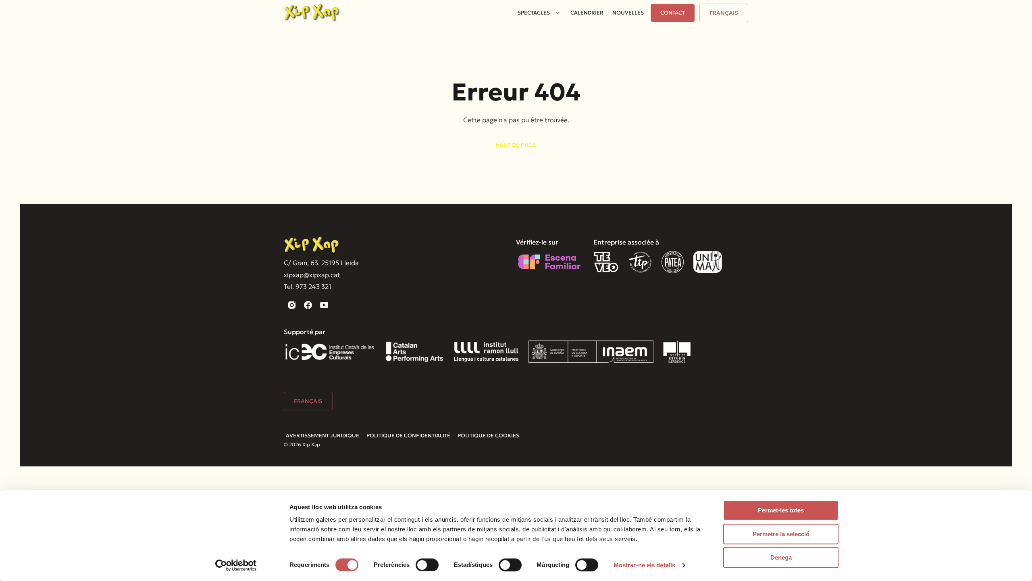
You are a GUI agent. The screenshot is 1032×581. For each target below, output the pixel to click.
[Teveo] (606, 262)
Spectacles (534, 12)
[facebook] (308, 305)
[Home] (312, 13)
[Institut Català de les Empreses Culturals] (329, 352)
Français (724, 13)
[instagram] (292, 305)
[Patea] (673, 262)
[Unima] (709, 262)
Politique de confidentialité (408, 435)
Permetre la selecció (781, 534)
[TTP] (640, 262)
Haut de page (516, 144)
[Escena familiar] (549, 262)
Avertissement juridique (322, 435)
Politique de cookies (488, 435)
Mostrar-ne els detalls (644, 565)
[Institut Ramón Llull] (486, 352)
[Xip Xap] (312, 245)
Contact (672, 12)
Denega (781, 557)
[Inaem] (590, 352)
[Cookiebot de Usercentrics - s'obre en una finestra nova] (236, 565)
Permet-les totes (781, 510)
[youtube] (324, 305)
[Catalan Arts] (414, 352)
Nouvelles (628, 12)
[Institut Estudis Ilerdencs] (677, 352)
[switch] (427, 564)
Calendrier (586, 12)
